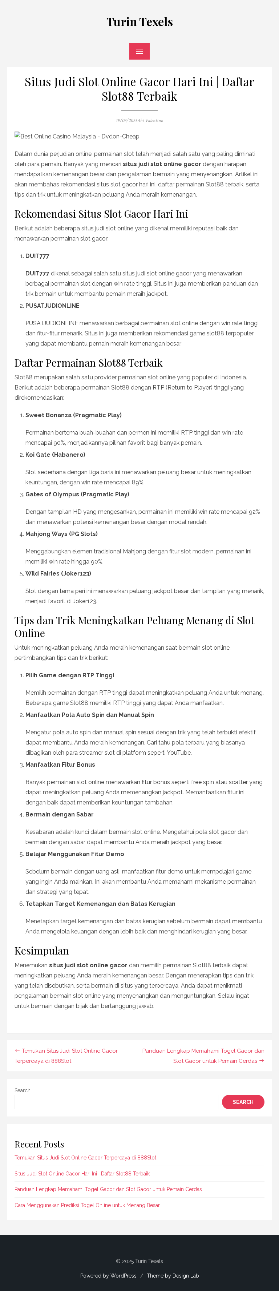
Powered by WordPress (108, 1276)
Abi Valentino (150, 120)
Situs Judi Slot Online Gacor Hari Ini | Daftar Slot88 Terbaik (82, 1174)
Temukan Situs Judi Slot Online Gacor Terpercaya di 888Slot (85, 1158)
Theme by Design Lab (173, 1276)
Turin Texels (139, 21)
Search (23, 1090)
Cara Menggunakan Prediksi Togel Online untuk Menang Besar (87, 1205)
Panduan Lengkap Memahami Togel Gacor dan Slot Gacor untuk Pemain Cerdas (108, 1189)
